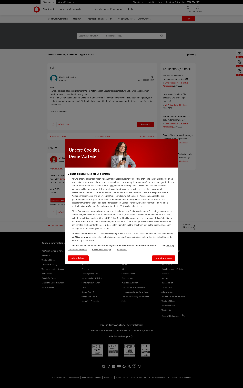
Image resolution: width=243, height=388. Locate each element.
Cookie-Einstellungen (101, 249)
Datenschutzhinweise (77, 249)
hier (112, 185)
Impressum (122, 249)
